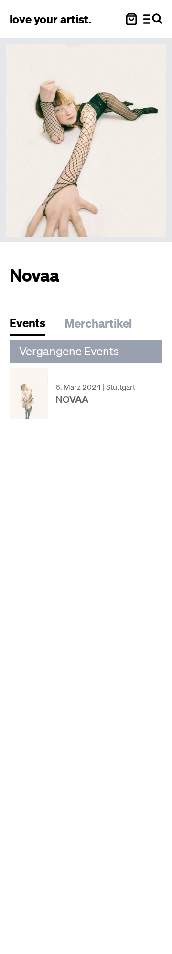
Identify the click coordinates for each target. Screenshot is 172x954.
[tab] (32, 325)
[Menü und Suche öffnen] (152, 19)
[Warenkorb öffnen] (131, 19)
